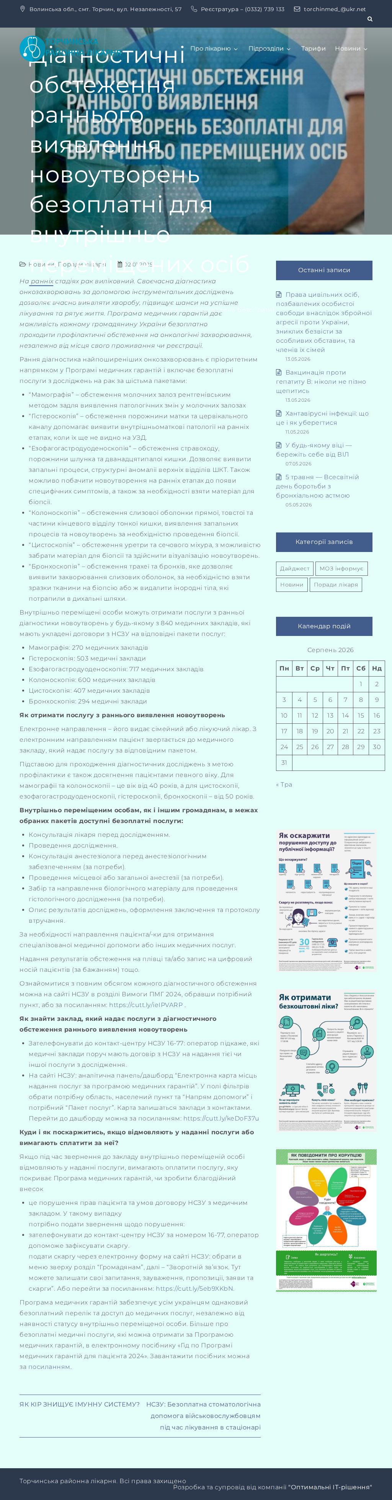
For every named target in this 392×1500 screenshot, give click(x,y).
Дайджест (294, 568)
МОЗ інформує (342, 568)
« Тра (284, 784)
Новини (347, 48)
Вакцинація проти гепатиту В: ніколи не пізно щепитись (321, 381)
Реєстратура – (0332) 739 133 (244, 9)
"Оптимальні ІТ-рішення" (330, 1487)
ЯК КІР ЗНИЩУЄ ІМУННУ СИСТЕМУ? (80, 1404)
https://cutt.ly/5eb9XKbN (194, 1288)
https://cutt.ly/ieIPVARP (146, 1005)
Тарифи (313, 48)
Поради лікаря (336, 584)
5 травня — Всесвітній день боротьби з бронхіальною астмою (317, 486)
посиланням (49, 1366)
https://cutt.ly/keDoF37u (221, 1118)
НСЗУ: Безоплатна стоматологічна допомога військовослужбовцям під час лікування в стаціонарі (203, 1416)
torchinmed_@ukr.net (335, 9)
